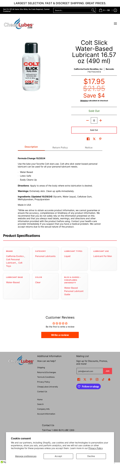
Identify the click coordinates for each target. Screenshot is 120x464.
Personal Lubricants (45, 256)
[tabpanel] (60, 191)
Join (107, 371)
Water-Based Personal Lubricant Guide (73, 291)
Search (40, 404)
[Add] (100, 120)
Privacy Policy (95, 448)
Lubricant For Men (102, 256)
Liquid (67, 256)
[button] (88, 139)
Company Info (43, 409)
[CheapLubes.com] (18, 23)
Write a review (60, 335)
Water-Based (13, 282)
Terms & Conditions (46, 377)
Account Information (46, 414)
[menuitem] (104, 10)
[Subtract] (87, 120)
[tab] (31, 148)
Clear (37, 282)
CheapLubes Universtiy (47, 387)
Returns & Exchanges (46, 372)
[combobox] (72, 10)
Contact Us (42, 391)
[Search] (93, 10)
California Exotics (15, 256)
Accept (58, 456)
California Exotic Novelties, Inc (88, 69)
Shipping (84, 101)
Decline (91, 456)
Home (39, 399)
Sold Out (94, 130)
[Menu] (115, 23)
